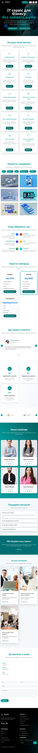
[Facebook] (3, 723)
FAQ (1, 735)
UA (30, 2)
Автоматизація (24, 171)
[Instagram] (5, 723)
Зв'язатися (19, 549)
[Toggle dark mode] (33, 2)
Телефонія (33, 171)
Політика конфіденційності (5, 739)
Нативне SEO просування (24, 725)
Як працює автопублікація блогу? (9, 529)
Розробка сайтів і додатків (24, 718)
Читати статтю (5, 601)
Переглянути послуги (24, 28)
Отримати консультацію (10, 291)
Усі (3, 171)
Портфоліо (2, 733)
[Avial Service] (6, 2)
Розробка (10, 171)
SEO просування (22, 720)
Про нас (2, 731)
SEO (16, 171)
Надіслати (4, 700)
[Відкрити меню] (36, 2)
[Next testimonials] (36, 346)
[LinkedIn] (6, 723)
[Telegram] (1, 723)
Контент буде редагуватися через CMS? (10, 520)
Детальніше (9, 66)
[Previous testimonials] (2, 346)
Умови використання (4, 737)
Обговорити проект (13, 28)
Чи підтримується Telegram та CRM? (9, 525)
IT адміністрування (23, 716)
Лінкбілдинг (22, 723)
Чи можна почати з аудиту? (8, 512)
